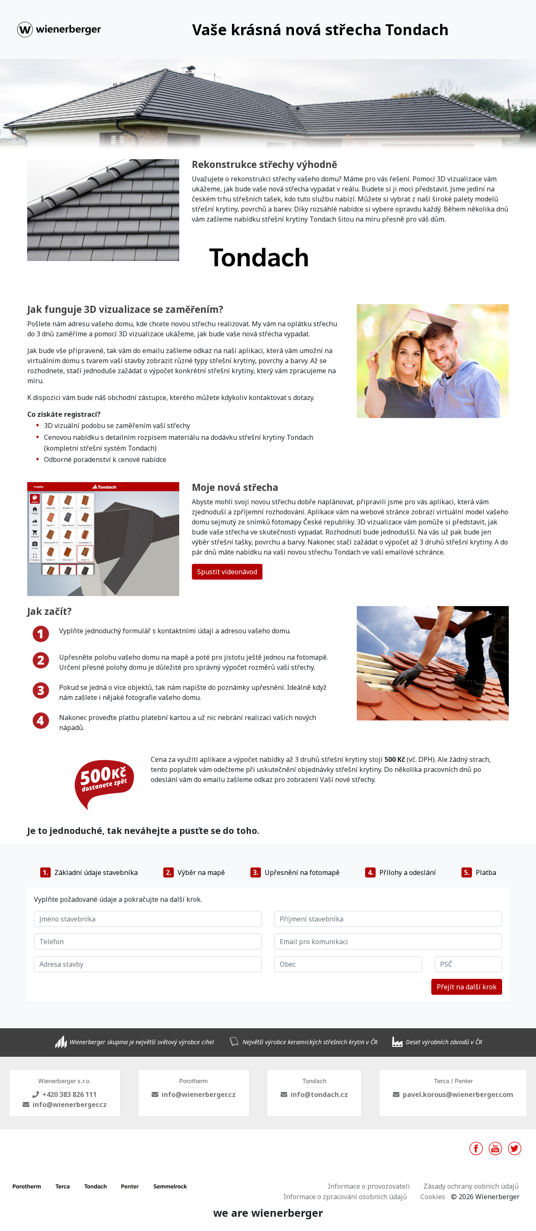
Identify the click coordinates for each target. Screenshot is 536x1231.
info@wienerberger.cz (70, 1104)
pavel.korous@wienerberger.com (458, 1094)
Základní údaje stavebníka (90, 872)
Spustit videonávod (227, 571)
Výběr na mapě (195, 872)
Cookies (432, 1196)
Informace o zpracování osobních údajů (345, 1196)
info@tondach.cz (319, 1094)
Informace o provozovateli (369, 1186)
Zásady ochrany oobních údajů (471, 1186)
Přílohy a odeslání (402, 872)
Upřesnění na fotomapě (296, 872)
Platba (480, 872)
